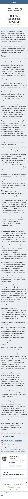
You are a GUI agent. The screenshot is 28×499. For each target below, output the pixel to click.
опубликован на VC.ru (18, 433)
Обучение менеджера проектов (10, 451)
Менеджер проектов (18, 449)
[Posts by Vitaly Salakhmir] (4, 458)
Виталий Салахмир (14, 8)
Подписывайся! (14, 489)
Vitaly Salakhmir (10, 24)
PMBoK (7, 449)
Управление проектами (15, 447)
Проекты (22, 451)
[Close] (26, 482)
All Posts (13, 466)
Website (20, 466)
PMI (10, 449)
